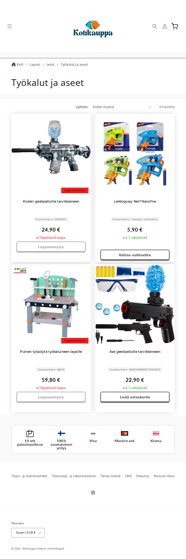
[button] (10, 26)
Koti (20, 64)
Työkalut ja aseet (74, 64)
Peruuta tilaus (164, 476)
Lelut (51, 64)
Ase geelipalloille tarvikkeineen (135, 352)
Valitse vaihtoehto (135, 255)
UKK (128, 476)
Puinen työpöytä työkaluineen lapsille (51, 352)
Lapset (35, 64)
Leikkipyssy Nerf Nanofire (135, 201)
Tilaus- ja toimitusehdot (29, 476)
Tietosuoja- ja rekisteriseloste (74, 476)
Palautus (142, 476)
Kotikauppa (29, 548)
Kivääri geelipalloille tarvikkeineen (51, 201)
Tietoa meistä (110, 476)
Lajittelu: (82, 107)
